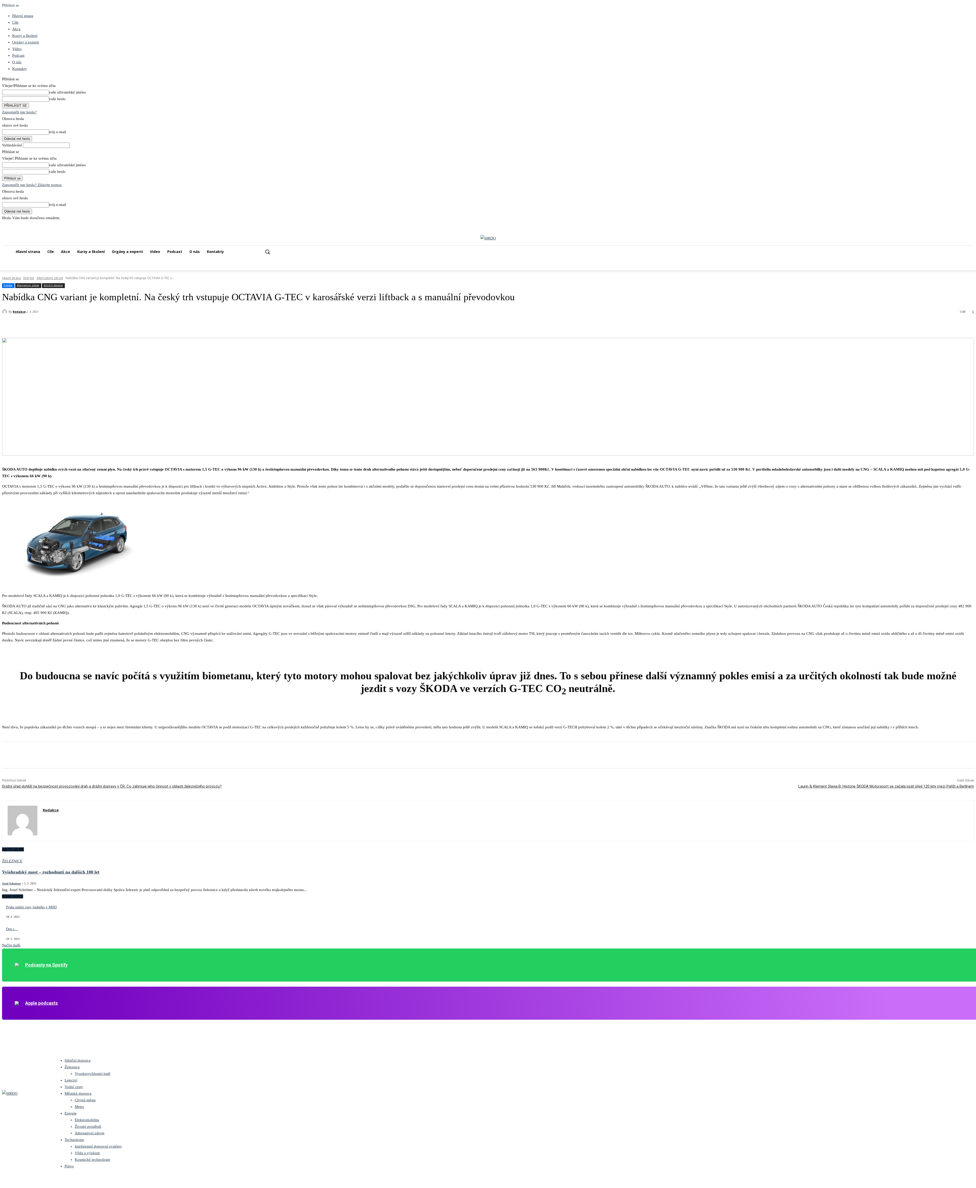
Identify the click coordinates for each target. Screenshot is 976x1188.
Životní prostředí (88, 1126)
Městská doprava (78, 1093)
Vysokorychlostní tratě (92, 1074)
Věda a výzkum (87, 1153)
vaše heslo (57, 99)
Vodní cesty (74, 1087)
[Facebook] (943, 225)
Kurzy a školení (24, 36)
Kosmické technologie (92, 1159)
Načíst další (11, 945)
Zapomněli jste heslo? (19, 112)
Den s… (12, 929)
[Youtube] (971, 225)
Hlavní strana (22, 16)
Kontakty (19, 69)
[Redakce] (5, 311)
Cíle (15, 22)
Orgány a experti (25, 42)
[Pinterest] (47, 325)
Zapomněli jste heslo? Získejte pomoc (32, 185)
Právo (69, 1166)
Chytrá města (85, 1100)
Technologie (74, 1140)
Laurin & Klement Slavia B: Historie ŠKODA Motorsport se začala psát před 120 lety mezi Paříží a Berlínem (886, 786)
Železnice (12, 861)
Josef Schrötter (11, 883)
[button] (267, 252)
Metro (79, 1107)
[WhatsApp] (65, 325)
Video (17, 49)
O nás (16, 62)
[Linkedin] (957, 225)
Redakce (19, 311)
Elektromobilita (87, 1120)
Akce (16, 29)
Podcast (18, 55)
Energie (28, 278)
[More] (84, 325)
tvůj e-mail (57, 132)
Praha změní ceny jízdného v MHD (31, 907)
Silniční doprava (53, 285)
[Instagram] (950, 225)
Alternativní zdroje (50, 278)
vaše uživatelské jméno (67, 92)
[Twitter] (964, 225)
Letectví (71, 1080)
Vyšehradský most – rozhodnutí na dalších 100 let (50, 872)
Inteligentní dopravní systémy (98, 1146)
